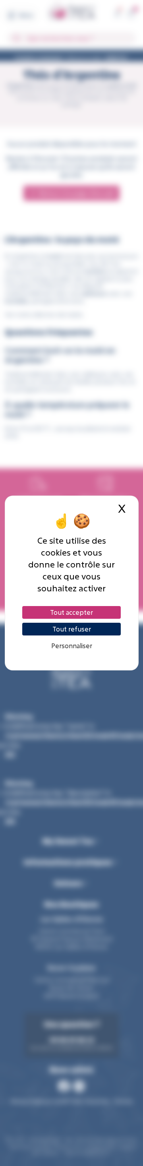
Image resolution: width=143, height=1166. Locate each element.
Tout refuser (71, 629)
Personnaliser (71, 645)
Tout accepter (71, 612)
